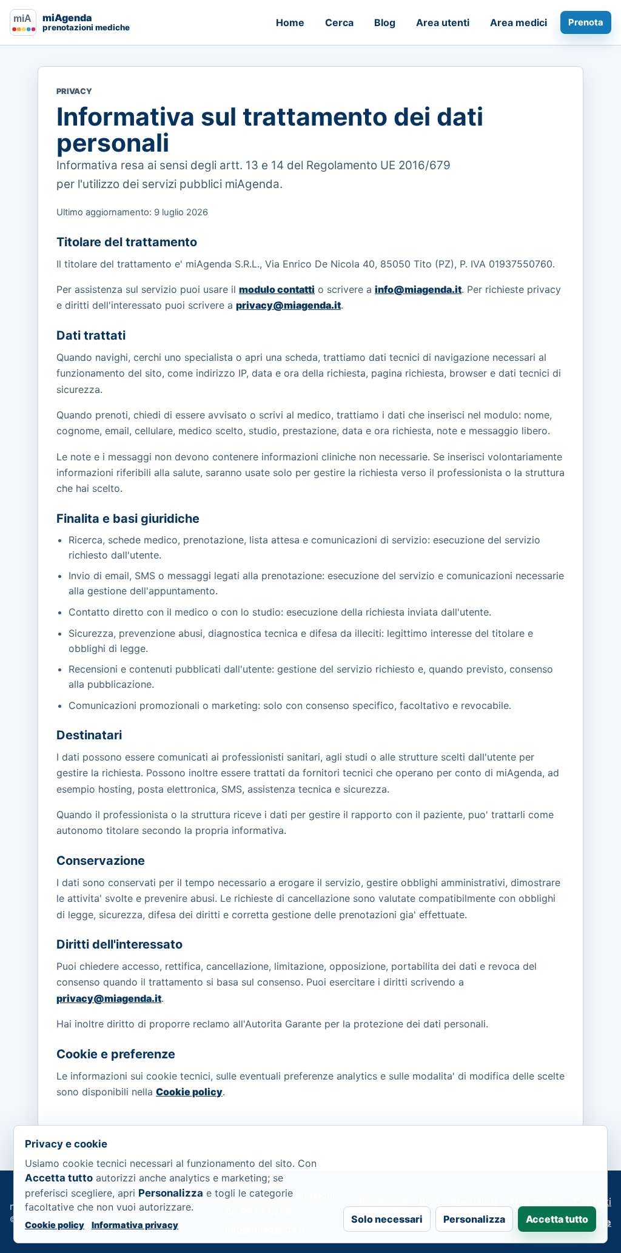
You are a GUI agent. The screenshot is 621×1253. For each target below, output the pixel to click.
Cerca (339, 22)
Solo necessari (387, 1219)
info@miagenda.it (418, 289)
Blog (384, 22)
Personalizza (474, 1219)
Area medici (518, 22)
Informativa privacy (135, 1225)
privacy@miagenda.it (288, 305)
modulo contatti (277, 289)
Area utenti (442, 22)
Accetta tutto (557, 1219)
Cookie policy (189, 1092)
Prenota (585, 22)
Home (290, 22)
